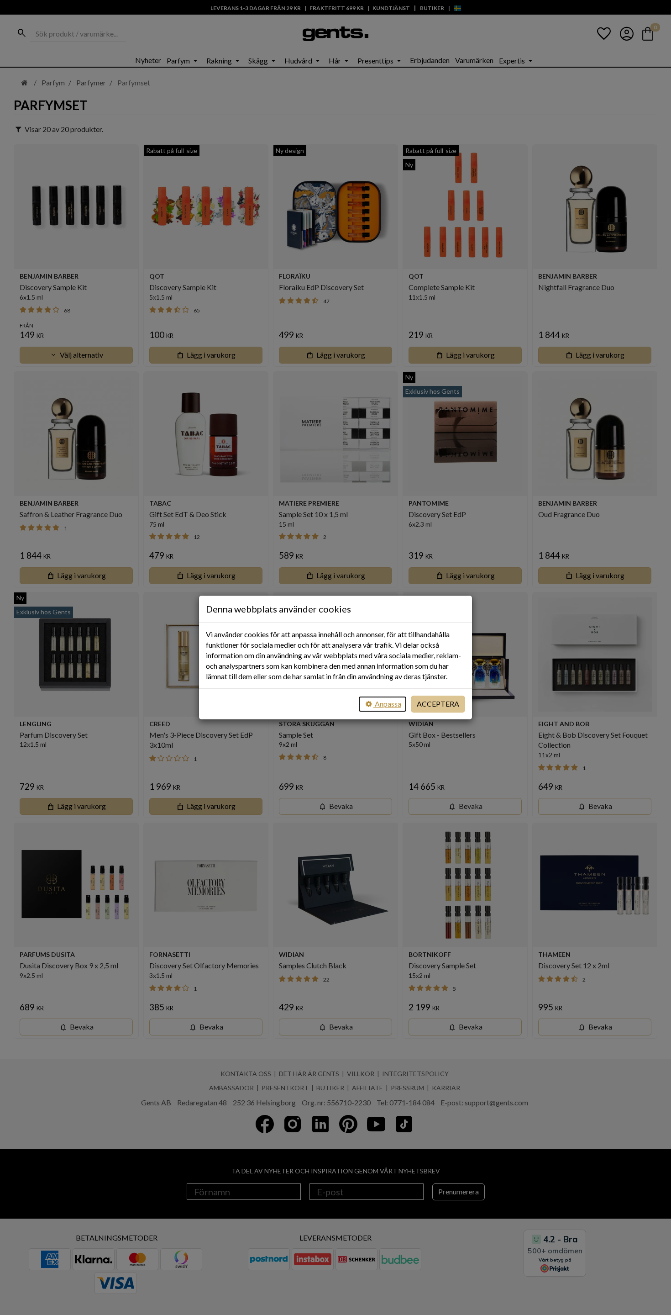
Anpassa (387, 703)
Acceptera (438, 703)
